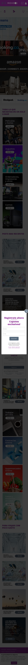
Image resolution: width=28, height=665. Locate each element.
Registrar (14, 338)
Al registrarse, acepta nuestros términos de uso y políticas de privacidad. (14, 344)
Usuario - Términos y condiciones (14, 347)
